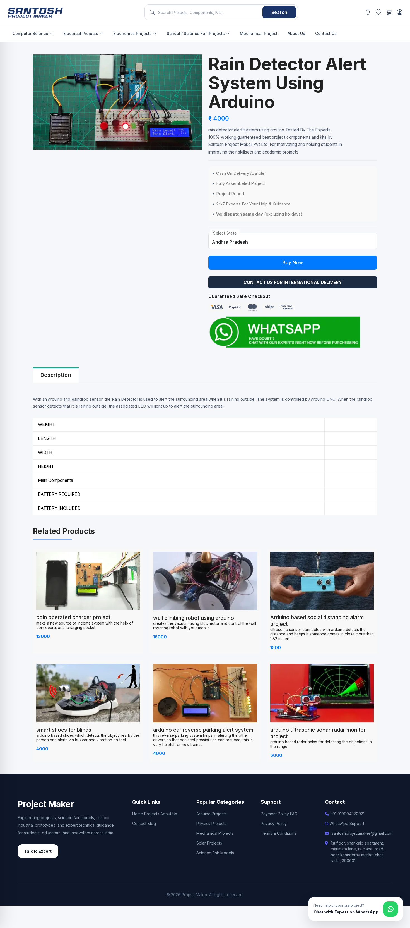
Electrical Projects (81, 33)
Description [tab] (55, 375)
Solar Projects (209, 843)
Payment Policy (275, 813)
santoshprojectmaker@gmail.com (362, 833)
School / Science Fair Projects (196, 33)
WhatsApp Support (346, 823)
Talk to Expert (38, 851)
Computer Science (31, 33)
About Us (296, 33)
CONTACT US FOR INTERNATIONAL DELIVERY (292, 282)
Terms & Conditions (278, 833)
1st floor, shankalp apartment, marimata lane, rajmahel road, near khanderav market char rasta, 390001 (357, 852)
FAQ (294, 813)
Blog (152, 823)
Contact (139, 823)
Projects (151, 813)
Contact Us (326, 33)
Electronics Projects (133, 33)
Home (137, 813)
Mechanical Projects (214, 833)
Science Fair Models (215, 852)
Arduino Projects (211, 813)
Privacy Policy (274, 823)
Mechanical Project (259, 33)
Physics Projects (211, 823)
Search (279, 12)
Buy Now (293, 262)
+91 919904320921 (347, 813)
